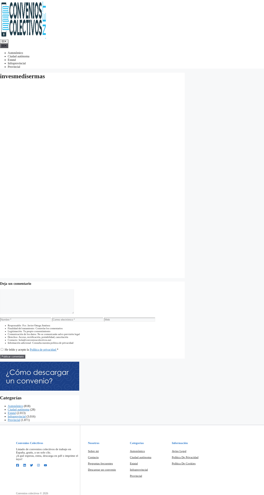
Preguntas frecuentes (100, 463)
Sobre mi (93, 451)
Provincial (14, 66)
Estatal (12, 59)
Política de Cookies (184, 463)
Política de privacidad (43, 349)
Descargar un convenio (102, 469)
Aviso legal (179, 451)
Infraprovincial (17, 63)
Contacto (93, 457)
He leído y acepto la (31, 349)
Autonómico (15, 52)
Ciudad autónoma (18, 56)
